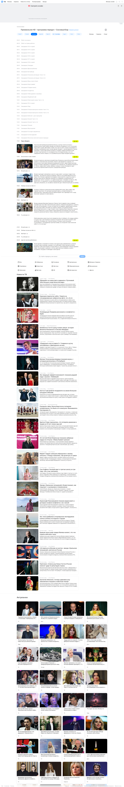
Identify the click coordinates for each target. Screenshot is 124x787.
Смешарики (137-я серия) (28, 59)
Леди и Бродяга (25, 141)
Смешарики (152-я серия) (28, 103)
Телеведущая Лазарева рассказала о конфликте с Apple (57, 313)
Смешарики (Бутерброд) (27, 71)
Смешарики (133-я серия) (28, 46)
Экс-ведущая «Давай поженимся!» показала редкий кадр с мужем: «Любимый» (58, 376)
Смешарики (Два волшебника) (29, 68)
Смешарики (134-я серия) (28, 49)
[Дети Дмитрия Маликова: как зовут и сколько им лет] (73, 681)
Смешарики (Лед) (25, 106)
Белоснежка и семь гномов (28, 156)
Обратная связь (118, 785)
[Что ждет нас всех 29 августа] (96, 704)
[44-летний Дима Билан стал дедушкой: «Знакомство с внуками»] (27, 726)
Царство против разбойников (28, 240)
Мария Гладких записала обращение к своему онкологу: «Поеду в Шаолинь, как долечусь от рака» (58, 454)
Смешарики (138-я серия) (28, 62)
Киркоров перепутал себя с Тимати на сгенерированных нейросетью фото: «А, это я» (56, 297)
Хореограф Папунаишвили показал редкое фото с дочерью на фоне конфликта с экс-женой (57, 502)
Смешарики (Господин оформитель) (30, 131)
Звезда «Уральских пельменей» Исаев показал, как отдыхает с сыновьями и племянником (58, 486)
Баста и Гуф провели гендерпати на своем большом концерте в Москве (58, 391)
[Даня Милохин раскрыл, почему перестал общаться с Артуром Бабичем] (50, 726)
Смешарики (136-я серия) (28, 56)
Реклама (12, 785)
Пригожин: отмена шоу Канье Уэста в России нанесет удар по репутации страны (56, 565)
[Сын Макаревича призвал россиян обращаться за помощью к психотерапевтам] (27, 658)
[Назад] (118, 6)
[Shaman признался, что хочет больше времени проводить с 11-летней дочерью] (73, 658)
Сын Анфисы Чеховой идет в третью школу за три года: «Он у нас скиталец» (57, 470)
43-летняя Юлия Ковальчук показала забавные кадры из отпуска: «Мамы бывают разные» (56, 439)
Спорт (105, 34)
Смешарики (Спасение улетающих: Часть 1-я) (33, 75)
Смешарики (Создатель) (27, 90)
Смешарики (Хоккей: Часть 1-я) (29, 119)
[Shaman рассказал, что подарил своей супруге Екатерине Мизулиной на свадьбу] (50, 704)
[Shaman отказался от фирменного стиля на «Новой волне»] (73, 726)
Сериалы (98, 34)
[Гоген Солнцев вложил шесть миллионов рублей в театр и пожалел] (73, 749)
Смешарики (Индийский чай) (28, 97)
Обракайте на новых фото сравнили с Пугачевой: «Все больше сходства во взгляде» (57, 281)
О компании (6, 785)
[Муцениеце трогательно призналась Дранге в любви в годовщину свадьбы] (27, 772)
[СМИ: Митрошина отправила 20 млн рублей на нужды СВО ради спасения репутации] (50, 772)
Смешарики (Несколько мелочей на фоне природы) (34, 138)
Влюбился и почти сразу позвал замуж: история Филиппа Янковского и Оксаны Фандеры (57, 328)
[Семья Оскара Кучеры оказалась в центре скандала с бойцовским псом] (73, 612)
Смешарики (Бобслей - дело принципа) (31, 115)
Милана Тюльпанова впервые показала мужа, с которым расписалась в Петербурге (56, 360)
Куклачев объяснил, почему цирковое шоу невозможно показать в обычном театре (55, 580)
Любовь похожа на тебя (27, 185)
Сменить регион (73, 30)
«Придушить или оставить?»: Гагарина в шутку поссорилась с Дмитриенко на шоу (56, 344)
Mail (2, 785)
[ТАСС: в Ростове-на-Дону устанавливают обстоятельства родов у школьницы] (96, 635)
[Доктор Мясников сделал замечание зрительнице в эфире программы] (27, 704)
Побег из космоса (25, 40)
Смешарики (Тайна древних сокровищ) (31, 93)
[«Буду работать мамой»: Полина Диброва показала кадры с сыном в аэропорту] (73, 635)
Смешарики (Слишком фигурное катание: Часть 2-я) (35, 112)
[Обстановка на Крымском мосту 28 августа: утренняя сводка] (50, 612)
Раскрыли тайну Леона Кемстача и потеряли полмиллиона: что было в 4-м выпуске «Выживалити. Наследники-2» (59, 408)
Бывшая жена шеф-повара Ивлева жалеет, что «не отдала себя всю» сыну (58, 533)
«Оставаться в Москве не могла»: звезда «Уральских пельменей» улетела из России (58, 549)
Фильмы (91, 34)
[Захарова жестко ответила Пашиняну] (73, 772)
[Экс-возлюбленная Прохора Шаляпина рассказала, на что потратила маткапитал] (96, 612)
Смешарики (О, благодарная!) (29, 134)
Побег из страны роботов (27, 43)
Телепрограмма (20, 26)
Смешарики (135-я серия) (28, 52)
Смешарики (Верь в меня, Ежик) (29, 81)
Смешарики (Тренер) (26, 125)
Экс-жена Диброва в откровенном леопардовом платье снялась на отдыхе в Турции (57, 517)
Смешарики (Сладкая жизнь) (28, 87)
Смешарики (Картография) (28, 84)
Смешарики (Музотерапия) (28, 128)
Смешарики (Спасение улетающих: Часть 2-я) (33, 78)
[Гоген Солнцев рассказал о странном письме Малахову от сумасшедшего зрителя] (96, 658)
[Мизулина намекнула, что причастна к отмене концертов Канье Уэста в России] (50, 635)
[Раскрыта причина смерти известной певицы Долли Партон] (27, 749)
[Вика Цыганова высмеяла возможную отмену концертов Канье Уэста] (50, 749)
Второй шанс (24, 171)
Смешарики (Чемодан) (27, 65)
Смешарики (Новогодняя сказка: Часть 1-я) (32, 100)
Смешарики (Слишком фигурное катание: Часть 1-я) (35, 109)
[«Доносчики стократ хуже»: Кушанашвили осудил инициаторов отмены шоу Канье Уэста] (73, 704)
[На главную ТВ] (4, 1)
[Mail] (2, 1)
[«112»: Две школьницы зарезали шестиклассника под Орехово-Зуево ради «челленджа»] (96, 749)
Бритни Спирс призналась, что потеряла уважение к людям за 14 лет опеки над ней (58, 423)
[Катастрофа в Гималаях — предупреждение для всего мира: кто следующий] (50, 658)
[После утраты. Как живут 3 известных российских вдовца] (27, 635)
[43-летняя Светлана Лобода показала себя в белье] (96, 726)
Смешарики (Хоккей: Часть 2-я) (29, 122)
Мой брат (23, 200)
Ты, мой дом (24, 215)
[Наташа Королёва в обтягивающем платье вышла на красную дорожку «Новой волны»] (96, 681)
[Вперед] (121, 6)
